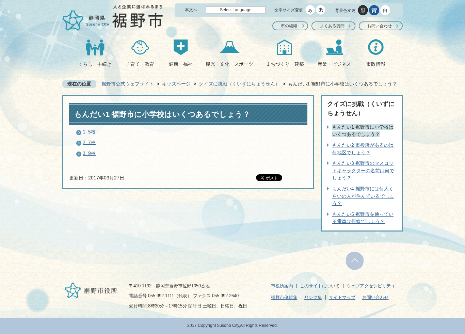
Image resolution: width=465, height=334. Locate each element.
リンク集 (313, 297)
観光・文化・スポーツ (229, 64)
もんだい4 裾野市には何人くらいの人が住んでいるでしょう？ (363, 196)
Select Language (236, 9)
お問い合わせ (379, 25)
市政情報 (375, 64)
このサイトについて (320, 285)
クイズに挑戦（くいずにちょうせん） (239, 83)
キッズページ (176, 83)
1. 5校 (89, 131)
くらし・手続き (95, 64)
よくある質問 (332, 25)
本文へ (191, 9)
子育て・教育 (140, 64)
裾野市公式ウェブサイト (127, 83)
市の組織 (289, 25)
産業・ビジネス (334, 64)
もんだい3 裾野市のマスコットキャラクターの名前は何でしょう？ (363, 170)
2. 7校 (89, 142)
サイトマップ (342, 297)
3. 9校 (89, 153)
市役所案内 (282, 285)
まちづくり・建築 (285, 64)
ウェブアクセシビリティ (371, 285)
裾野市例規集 (284, 297)
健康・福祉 (181, 64)
